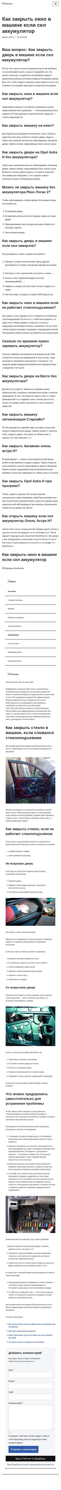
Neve (18, 1458)
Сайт (11, 1392)
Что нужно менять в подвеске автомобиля (26, 1342)
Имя (11, 1370)
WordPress (40, 1458)
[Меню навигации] (55, 3)
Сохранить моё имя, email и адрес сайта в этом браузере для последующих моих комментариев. (29, 1439)
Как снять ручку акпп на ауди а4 (22, 1331)
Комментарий (16, 1403)
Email (12, 1381)
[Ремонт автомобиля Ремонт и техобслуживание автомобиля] (10, 3)
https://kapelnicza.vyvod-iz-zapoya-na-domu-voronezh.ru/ (30, 1464)
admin (11, 37)
